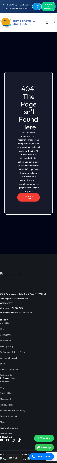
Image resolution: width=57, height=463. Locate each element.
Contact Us (5, 334)
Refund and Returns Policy (12, 352)
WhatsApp (45, 438)
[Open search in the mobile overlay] (47, 22)
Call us (37, 6)
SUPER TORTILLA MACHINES (23, 22)
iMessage (46, 447)
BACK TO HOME (28, 197)
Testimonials (6, 375)
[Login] (54, 23)
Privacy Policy (6, 346)
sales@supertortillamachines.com (14, 298)
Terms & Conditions (9, 369)
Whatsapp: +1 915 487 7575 (11, 308)
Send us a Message (48, 6)
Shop (2, 363)
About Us (4, 323)
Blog (2, 329)
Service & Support (8, 358)
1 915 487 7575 (7, 303)
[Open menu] (39, 22)
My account (5, 340)
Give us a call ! (43, 456)
